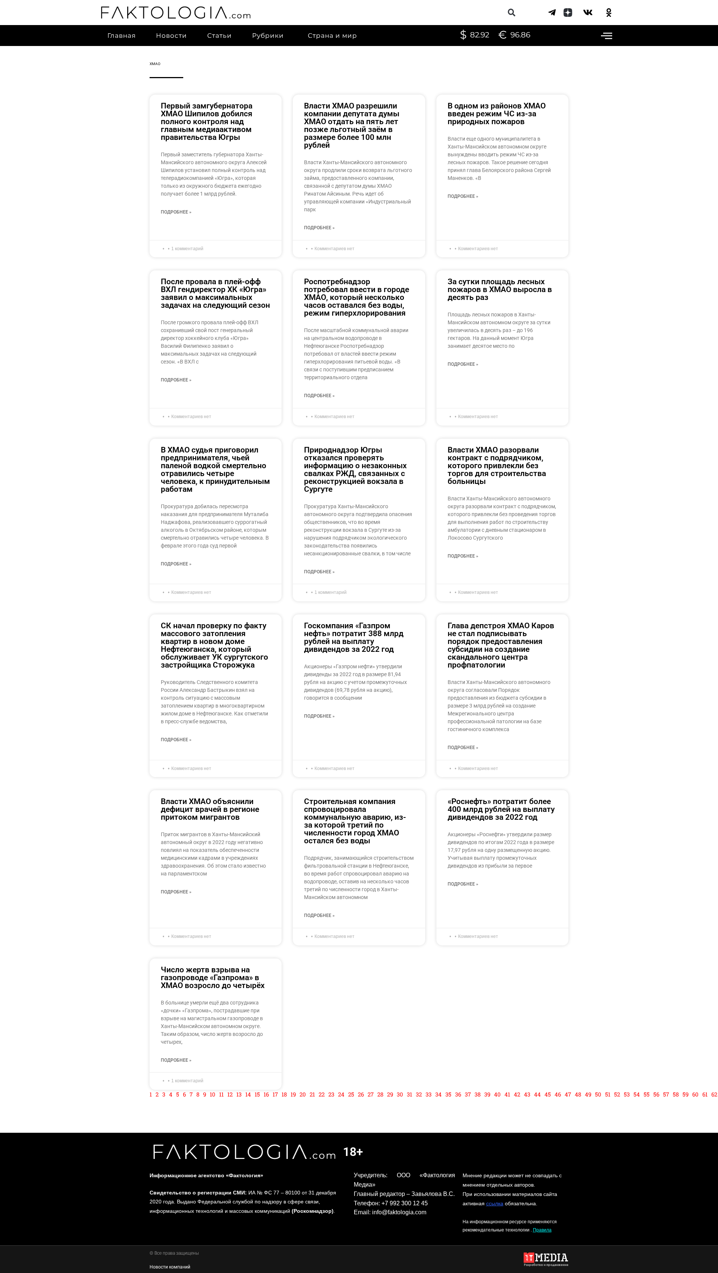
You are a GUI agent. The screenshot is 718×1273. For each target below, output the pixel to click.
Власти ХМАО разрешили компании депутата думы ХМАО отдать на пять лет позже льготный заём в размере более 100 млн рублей (351, 125)
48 (578, 1094)
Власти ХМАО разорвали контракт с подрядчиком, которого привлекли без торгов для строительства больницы (497, 465)
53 (627, 1094)
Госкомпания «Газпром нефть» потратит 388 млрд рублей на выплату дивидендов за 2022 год (354, 637)
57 (666, 1094)
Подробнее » (176, 212)
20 (303, 1094)
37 (468, 1094)
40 (497, 1094)
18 (284, 1094)
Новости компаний (170, 1267)
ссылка (494, 1203)
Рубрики (268, 35)
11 (221, 1094)
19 (293, 1094)
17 (275, 1094)
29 (390, 1094)
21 (312, 1094)
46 (558, 1094)
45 (547, 1094)
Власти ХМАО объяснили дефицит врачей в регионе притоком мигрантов (210, 809)
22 (322, 1094)
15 (257, 1094)
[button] (511, 12)
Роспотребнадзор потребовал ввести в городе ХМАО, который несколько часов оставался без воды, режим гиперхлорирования (356, 297)
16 (266, 1094)
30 (400, 1094)
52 (617, 1094)
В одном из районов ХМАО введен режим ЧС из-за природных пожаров (497, 113)
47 (568, 1094)
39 (487, 1094)
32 (419, 1094)
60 (695, 1094)
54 (636, 1094)
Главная (121, 35)
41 (507, 1094)
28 (380, 1094)
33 (429, 1094)
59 (685, 1094)
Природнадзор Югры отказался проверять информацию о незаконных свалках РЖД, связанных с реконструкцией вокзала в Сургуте (355, 469)
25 (351, 1094)
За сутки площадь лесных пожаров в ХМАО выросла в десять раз (500, 289)
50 (598, 1094)
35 (448, 1094)
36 (458, 1094)
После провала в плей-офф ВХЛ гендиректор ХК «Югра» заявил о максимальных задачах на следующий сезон (215, 293)
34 (438, 1094)
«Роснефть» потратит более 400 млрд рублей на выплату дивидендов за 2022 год (501, 809)
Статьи (219, 35)
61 (705, 1094)
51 (607, 1094)
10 (212, 1094)
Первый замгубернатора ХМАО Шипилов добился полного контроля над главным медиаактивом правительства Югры (206, 121)
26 (361, 1094)
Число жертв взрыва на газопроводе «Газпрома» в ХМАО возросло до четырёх (213, 977)
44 (537, 1094)
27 (371, 1094)
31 (409, 1094)
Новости (171, 35)
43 (527, 1094)
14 (248, 1094)
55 (647, 1094)
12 (230, 1094)
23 (331, 1094)
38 (478, 1094)
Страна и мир (332, 35)
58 (676, 1094)
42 (517, 1094)
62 (714, 1094)
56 (656, 1094)
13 (239, 1094)
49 (588, 1094)
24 (341, 1094)
